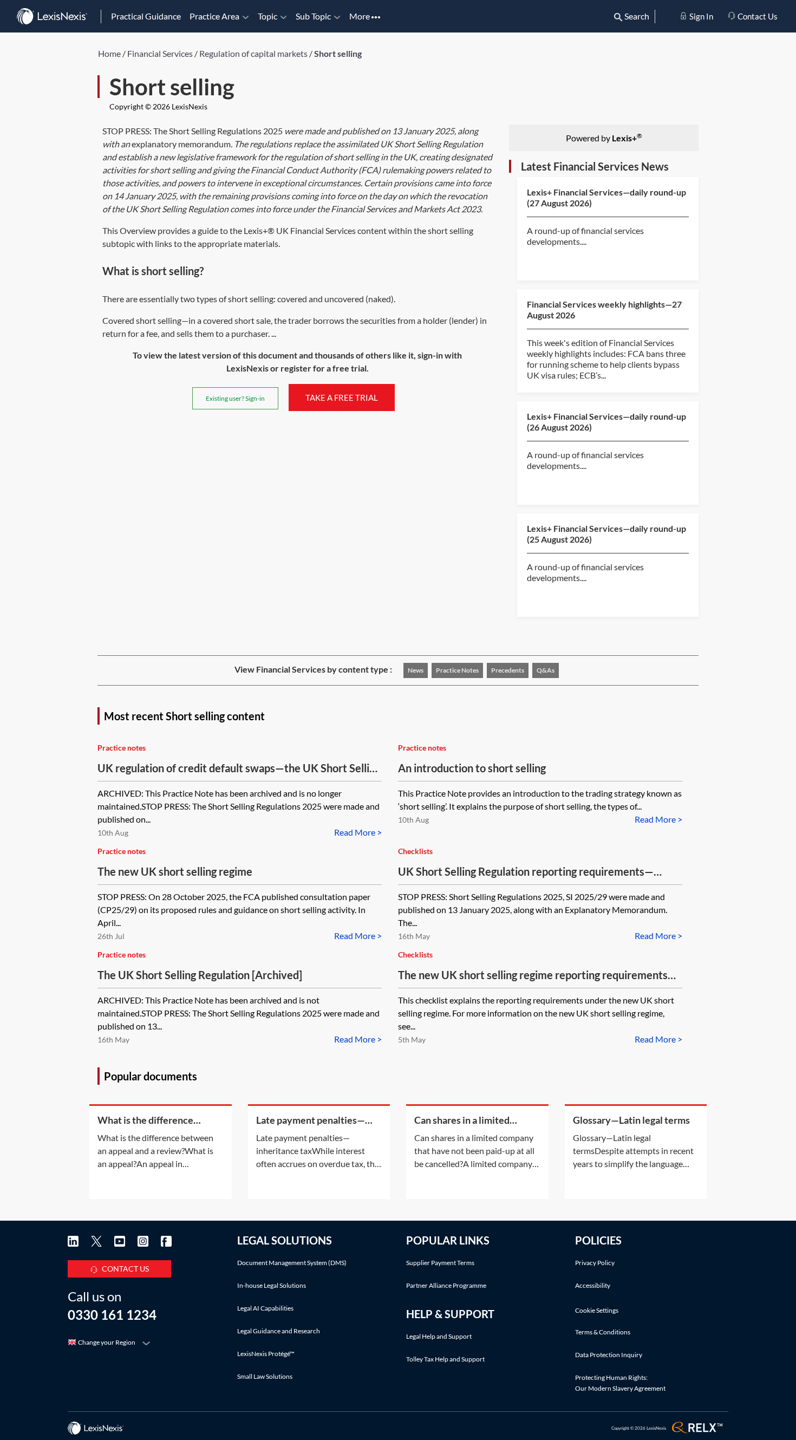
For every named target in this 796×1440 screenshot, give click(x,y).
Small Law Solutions (264, 1376)
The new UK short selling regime (174, 871)
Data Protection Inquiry (608, 1355)
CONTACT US (125, 1268)
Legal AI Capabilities (265, 1308)
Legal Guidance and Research (278, 1331)
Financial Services (160, 53)
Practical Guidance (146, 16)
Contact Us (757, 16)
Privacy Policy (595, 1263)
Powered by (604, 137)
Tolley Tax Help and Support (445, 1359)
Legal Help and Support (439, 1336)
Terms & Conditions (602, 1332)
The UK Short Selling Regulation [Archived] (199, 974)
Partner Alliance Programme (446, 1285)
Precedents (507, 670)
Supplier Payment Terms (440, 1263)
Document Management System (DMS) (292, 1263)
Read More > (358, 832)
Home (109, 53)
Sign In (700, 16)
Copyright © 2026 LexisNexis (158, 106)
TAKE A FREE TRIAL (341, 397)
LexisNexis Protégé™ (266, 1354)
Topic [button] (267, 16)
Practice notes (457, 670)
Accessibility (592, 1285)
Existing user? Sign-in (235, 398)
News (415, 670)
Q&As (545, 670)
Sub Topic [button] (313, 16)
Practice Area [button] (214, 16)
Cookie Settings (596, 1310)
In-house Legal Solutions (271, 1285)
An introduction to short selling (472, 767)
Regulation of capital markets (253, 53)
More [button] (360, 16)
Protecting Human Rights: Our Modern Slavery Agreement (620, 1382)
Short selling (338, 53)
